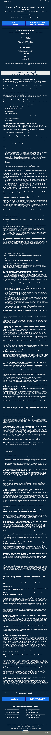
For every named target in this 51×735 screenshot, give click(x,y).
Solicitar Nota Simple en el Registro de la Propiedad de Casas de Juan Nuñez (26, 17)
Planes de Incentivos (23, 728)
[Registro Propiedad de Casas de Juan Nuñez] (11, 17)
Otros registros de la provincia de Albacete (25, 706)
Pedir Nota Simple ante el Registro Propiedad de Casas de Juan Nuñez (17, 106)
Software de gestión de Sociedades (15, 728)
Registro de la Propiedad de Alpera (32, 710)
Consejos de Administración (37, 728)
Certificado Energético (8, 120)
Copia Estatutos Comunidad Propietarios (12, 118)
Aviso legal (18, 726)
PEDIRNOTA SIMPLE (14, 23)
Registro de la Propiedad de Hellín (11, 710)
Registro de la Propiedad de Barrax (32, 717)
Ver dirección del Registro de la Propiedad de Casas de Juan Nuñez (25, 16)
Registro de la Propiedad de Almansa (12, 714)
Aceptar (47, 733)
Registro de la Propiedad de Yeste (11, 715)
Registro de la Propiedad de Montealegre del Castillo (35, 714)
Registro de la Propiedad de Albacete (12, 709)
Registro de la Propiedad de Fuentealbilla (33, 715)
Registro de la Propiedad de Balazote (32, 709)
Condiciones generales (24, 726)
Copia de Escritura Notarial (9, 117)
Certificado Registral (8, 109)
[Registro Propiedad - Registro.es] (7, 1)
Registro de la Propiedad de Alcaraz (11, 717)
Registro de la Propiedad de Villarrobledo (12, 712)
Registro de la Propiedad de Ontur (32, 712)
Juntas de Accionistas (30, 728)
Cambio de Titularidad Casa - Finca (11, 113)
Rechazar (46, 732)
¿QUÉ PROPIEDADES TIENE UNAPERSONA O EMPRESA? (37, 23)
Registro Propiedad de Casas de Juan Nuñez (25, 8)
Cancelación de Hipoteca (9, 111)
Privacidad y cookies (31, 726)
